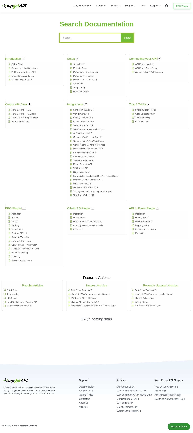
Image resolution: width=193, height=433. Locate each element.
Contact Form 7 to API (128, 399)
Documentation (86, 387)
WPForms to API (125, 403)
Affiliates (83, 407)
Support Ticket (86, 391)
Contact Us (84, 399)
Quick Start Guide (126, 387)
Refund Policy (86, 395)
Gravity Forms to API (127, 407)
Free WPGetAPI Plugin (166, 387)
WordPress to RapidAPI (129, 411)
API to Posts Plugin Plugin (168, 395)
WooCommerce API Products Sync (134, 395)
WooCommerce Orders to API (131, 391)
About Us (83, 403)
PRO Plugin (182, 6)
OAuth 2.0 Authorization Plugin (170, 399)
